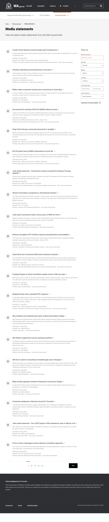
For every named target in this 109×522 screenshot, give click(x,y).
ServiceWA (29, 6)
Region (83, 70)
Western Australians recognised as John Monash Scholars (34, 193)
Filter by (84, 49)
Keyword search (86, 55)
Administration (85, 93)
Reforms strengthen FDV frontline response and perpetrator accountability (40, 235)
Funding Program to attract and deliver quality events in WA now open (38, 274)
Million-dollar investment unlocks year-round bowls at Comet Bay (37, 90)
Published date (85, 86)
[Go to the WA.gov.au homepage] (14, 6)
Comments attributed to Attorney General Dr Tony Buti (33, 402)
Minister (83, 62)
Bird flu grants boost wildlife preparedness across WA (32, 151)
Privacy (20, 505)
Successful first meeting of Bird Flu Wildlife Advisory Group (34, 110)
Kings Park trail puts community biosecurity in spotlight (33, 129)
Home (7, 24)
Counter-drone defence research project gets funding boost (34, 50)
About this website (32, 505)
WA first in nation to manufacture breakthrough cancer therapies (36, 360)
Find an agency (45, 15)
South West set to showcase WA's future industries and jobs (35, 254)
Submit (101, 6)
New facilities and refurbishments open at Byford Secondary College (38, 316)
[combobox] (69, 6)
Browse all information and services (19, 15)
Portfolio (83, 78)
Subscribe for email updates (89, 103)
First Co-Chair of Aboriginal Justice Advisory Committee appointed (37, 443)
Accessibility (40, 6)
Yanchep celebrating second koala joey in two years (31, 70)
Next (73, 466)
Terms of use (9, 505)
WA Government (60, 15)
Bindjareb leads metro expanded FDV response (30, 294)
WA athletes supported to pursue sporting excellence (32, 338)
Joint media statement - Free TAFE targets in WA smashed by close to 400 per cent (43, 423)
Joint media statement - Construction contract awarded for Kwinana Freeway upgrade (41, 172)
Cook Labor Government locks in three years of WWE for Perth (36, 215)
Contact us (53, 6)
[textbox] (69, 6)
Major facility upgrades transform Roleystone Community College (37, 382)
